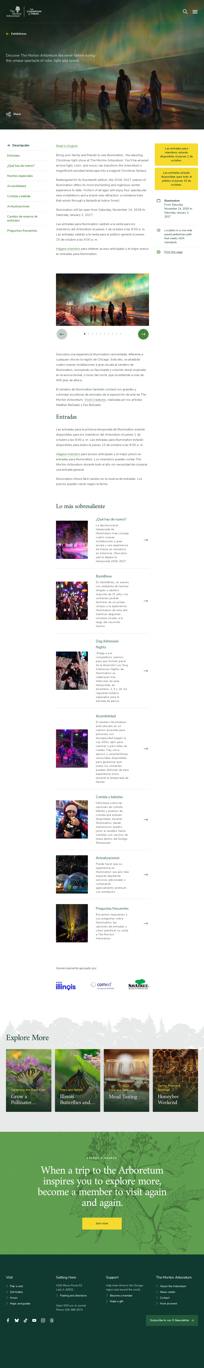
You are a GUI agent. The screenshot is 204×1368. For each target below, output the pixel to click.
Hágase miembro (68, 249)
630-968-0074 (74, 1310)
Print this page (173, 252)
